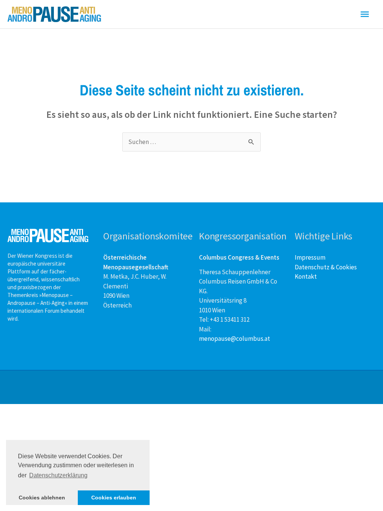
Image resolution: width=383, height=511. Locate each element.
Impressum (310, 257)
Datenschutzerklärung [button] (58, 475)
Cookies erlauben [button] (113, 498)
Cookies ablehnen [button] (42, 498)
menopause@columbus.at (234, 338)
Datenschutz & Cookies (326, 267)
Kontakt (306, 276)
